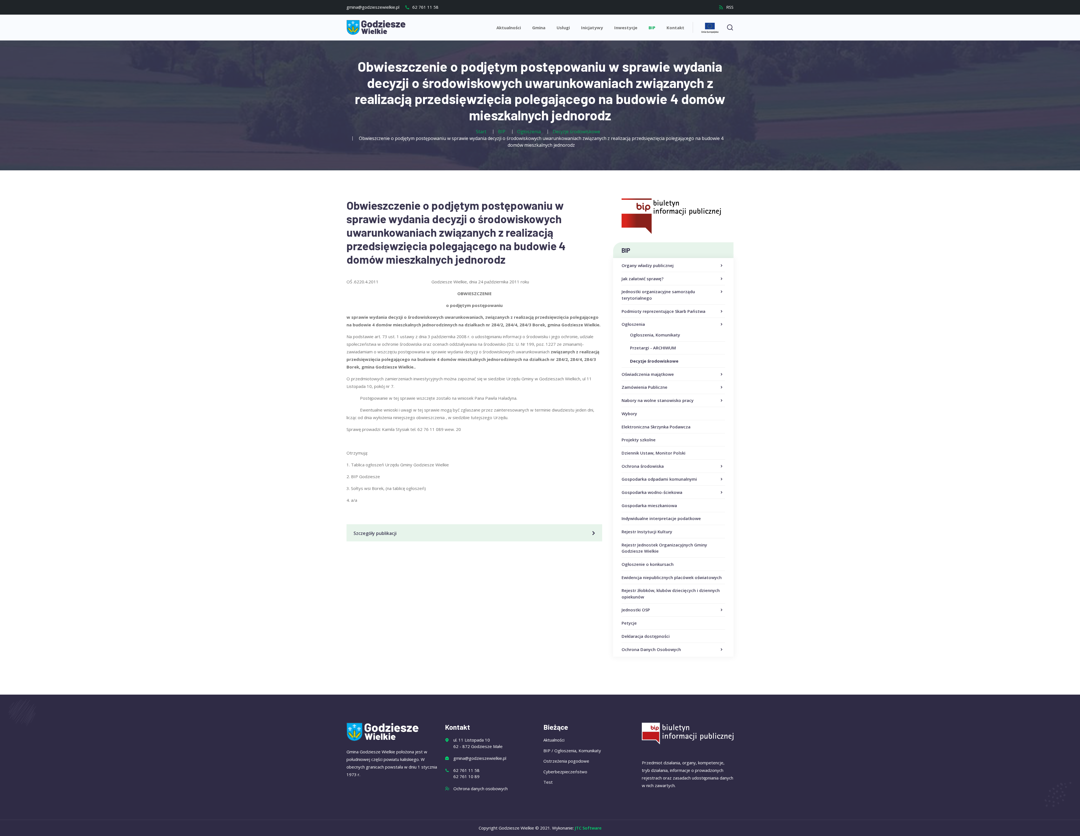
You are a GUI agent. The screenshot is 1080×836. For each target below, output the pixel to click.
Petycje (629, 623)
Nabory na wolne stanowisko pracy (658, 400)
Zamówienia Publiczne (644, 387)
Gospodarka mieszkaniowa (649, 505)
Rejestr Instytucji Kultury (647, 531)
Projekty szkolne (639, 439)
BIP (652, 27)
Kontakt (675, 27)
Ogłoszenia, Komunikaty (655, 335)
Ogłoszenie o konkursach (648, 564)
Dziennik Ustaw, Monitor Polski (653, 453)
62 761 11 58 (424, 7)
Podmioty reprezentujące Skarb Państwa (663, 311)
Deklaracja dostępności (646, 636)
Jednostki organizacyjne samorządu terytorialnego (658, 295)
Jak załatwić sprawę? (642, 278)
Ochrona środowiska (643, 466)
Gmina (538, 27)
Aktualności (508, 27)
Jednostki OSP (636, 610)
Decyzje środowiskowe (654, 361)
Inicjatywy (592, 27)
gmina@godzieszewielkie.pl (372, 7)
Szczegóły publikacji (375, 533)
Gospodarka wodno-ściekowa (652, 492)
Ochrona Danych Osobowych (651, 649)
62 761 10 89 (466, 776)
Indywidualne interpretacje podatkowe (661, 518)
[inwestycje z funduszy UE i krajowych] (709, 27)
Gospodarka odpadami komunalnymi (659, 479)
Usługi (563, 27)
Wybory (629, 413)
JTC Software (588, 828)
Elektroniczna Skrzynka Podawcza (656, 427)
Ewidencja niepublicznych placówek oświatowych (672, 577)
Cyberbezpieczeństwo (565, 771)
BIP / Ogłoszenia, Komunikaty (572, 750)
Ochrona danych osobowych (480, 788)
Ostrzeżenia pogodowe (566, 761)
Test (548, 782)
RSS (729, 7)
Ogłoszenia (633, 324)
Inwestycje (625, 27)
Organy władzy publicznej (648, 265)
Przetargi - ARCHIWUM (653, 348)
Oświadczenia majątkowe (648, 374)
